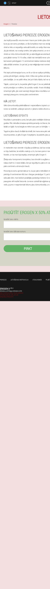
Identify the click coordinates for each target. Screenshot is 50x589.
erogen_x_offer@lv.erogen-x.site (11, 291)
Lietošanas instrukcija (20, 280)
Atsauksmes (37, 280)
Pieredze (3, 280)
